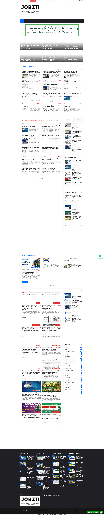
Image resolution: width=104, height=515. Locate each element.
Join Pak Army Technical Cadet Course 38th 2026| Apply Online (77, 212)
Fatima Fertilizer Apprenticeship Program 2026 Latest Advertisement (30, 47)
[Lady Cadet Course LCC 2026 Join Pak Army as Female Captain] (68, 218)
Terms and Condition (74, 510)
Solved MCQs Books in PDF (71, 361)
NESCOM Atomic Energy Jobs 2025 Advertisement (63, 470)
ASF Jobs (50, 120)
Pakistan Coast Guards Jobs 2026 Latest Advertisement (51, 94)
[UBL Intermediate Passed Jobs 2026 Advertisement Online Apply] (67, 98)
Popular (78, 119)
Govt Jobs (67, 347)
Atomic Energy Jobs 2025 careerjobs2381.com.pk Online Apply (64, 476)
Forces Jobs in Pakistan (70, 358)
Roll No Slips (68, 365)
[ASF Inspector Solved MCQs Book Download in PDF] (67, 266)
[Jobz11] (30, 9)
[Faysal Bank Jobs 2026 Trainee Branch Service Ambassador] (72, 44)
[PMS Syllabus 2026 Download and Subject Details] (67, 260)
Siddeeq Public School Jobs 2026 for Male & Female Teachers (30, 60)
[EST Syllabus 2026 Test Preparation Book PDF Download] (46, 266)
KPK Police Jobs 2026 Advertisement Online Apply (76, 207)
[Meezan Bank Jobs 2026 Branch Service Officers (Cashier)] (68, 179)
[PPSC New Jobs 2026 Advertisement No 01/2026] (25, 110)
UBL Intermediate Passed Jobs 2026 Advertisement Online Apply (72, 94)
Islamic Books (68, 391)
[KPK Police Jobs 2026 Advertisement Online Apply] (68, 207)
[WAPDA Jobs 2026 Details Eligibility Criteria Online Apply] (45, 130)
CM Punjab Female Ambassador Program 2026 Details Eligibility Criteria (30, 95)
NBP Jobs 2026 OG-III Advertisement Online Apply (76, 173)
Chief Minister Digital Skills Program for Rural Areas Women (52, 105)
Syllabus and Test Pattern (70, 366)
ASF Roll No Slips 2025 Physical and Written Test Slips (30, 272)
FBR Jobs (67, 387)
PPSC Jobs (68, 356)
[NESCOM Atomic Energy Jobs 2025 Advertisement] (56, 471)
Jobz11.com (37, 510)
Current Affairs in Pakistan (70, 382)
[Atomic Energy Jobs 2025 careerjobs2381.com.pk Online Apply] (56, 476)
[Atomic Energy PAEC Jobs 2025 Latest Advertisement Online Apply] (56, 482)
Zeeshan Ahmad (48, 510)
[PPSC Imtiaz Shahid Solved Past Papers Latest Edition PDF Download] (72, 476)
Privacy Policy (81, 510)
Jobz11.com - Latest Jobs (28, 66)
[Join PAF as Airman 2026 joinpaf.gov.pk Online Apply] (72, 56)
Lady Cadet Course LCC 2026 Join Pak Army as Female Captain (76, 217)
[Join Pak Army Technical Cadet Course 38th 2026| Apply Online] (68, 213)
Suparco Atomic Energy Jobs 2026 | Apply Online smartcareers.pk (50, 47)
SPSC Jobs (68, 380)
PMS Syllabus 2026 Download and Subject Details (75, 261)
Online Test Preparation (70, 389)
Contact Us (64, 510)
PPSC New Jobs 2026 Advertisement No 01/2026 (49, 396)
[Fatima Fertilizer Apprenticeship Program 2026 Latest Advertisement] (30, 44)
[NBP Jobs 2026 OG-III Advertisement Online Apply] (67, 110)
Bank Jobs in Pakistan (70, 351)
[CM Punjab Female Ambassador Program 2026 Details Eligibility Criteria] (22, 98)
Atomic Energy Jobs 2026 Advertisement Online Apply (63, 464)
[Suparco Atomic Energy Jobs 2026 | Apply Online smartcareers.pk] (51, 44)
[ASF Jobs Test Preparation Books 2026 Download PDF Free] (46, 260)
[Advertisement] (63, 10)
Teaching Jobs (68, 349)
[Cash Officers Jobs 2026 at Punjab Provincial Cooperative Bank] (68, 184)
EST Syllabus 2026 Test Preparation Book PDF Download (54, 266)
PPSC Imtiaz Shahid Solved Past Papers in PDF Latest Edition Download (80, 482)
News (67, 375)
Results (67, 372)
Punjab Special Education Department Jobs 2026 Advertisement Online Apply (50, 59)
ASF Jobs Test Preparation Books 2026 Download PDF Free (55, 261)
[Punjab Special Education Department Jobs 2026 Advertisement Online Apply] (51, 56)
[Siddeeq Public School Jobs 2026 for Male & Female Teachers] (30, 56)
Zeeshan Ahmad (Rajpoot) (27, 269)
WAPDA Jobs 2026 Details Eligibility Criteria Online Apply (51, 125)
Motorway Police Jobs (70, 370)
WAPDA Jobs (68, 354)
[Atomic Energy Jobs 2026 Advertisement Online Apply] (56, 464)
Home (57, 510)
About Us (60, 510)
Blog (66, 363)
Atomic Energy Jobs (56, 120)
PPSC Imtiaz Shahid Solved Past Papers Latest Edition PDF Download (80, 476)
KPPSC (67, 384)
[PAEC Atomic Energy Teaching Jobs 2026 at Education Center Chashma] (25, 173)
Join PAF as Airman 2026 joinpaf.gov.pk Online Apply (71, 60)
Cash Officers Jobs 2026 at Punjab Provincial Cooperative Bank (77, 184)
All (47, 120)
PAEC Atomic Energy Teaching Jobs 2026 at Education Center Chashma (31, 169)
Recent (68, 119)
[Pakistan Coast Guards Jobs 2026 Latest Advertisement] (43, 96)
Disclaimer (68, 510)
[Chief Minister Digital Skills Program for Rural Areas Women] (46, 110)
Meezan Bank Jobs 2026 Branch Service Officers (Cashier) (77, 178)
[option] (52, 50)
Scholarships (68, 377)
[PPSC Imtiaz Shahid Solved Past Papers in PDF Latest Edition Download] (72, 482)
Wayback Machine (51, 514)
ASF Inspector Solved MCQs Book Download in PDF (75, 266)
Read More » (25, 281)
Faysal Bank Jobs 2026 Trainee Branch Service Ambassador (46, 0)
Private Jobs (68, 373)
